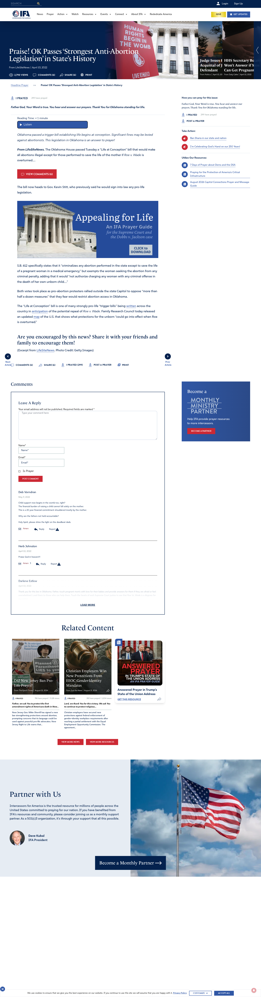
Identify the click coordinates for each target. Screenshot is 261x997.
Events (104, 14)
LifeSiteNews (45, 350)
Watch (75, 14)
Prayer (50, 14)
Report (52, 529)
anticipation (40, 311)
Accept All (224, 993)
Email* (21, 457)
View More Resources (102, 742)
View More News (70, 742)
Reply (41, 529)
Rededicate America (161, 14)
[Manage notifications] (253, 990)
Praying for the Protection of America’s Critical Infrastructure (215, 174)
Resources (87, 14)
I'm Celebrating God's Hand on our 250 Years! (215, 147)
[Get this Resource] (140, 663)
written (131, 306)
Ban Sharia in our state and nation (208, 138)
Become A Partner (201, 431)
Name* (22, 445)
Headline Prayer (19, 85)
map (37, 316)
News (40, 14)
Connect (119, 14)
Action (60, 14)
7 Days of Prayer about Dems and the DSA (212, 165)
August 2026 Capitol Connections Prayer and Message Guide (219, 184)
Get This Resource (129, 699)
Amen (25, 529)
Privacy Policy (180, 993)
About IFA (137, 14)
